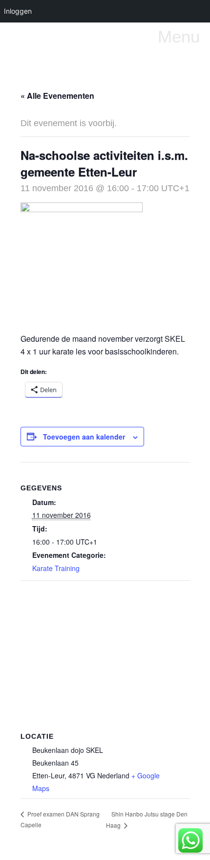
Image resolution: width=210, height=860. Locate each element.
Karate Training (56, 568)
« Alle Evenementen (57, 95)
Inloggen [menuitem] (18, 11)
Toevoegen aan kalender (84, 436)
